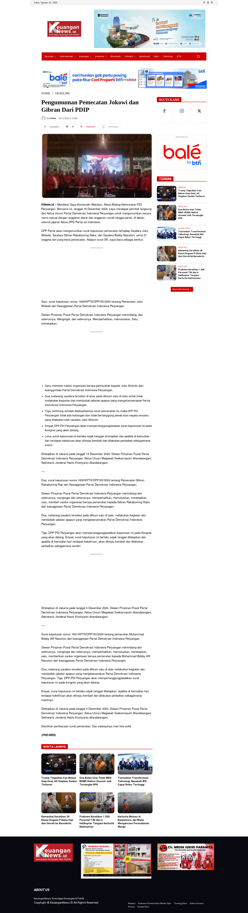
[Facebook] (204, 3)
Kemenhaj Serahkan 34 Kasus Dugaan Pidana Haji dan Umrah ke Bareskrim (57, 820)
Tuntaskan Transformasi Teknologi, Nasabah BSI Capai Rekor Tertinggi (133, 781)
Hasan (53, 118)
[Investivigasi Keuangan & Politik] (64, 29)
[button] (198, 56)
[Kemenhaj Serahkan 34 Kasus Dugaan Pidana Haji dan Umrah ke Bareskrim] (58, 802)
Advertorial (184, 228)
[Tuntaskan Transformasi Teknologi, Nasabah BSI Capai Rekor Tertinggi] (135, 764)
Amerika (182, 187)
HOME (45, 93)
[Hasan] (44, 118)
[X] (212, 3)
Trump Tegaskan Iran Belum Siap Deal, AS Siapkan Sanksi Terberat (59, 781)
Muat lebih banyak (180, 289)
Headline (62, 93)
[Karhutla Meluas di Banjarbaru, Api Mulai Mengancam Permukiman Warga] (135, 802)
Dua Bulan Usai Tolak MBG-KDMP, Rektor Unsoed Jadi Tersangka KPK (95, 781)
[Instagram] (208, 3)
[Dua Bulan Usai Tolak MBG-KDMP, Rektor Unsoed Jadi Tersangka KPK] (96, 764)
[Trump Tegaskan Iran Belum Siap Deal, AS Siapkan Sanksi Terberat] (58, 764)
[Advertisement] (97, 273)
